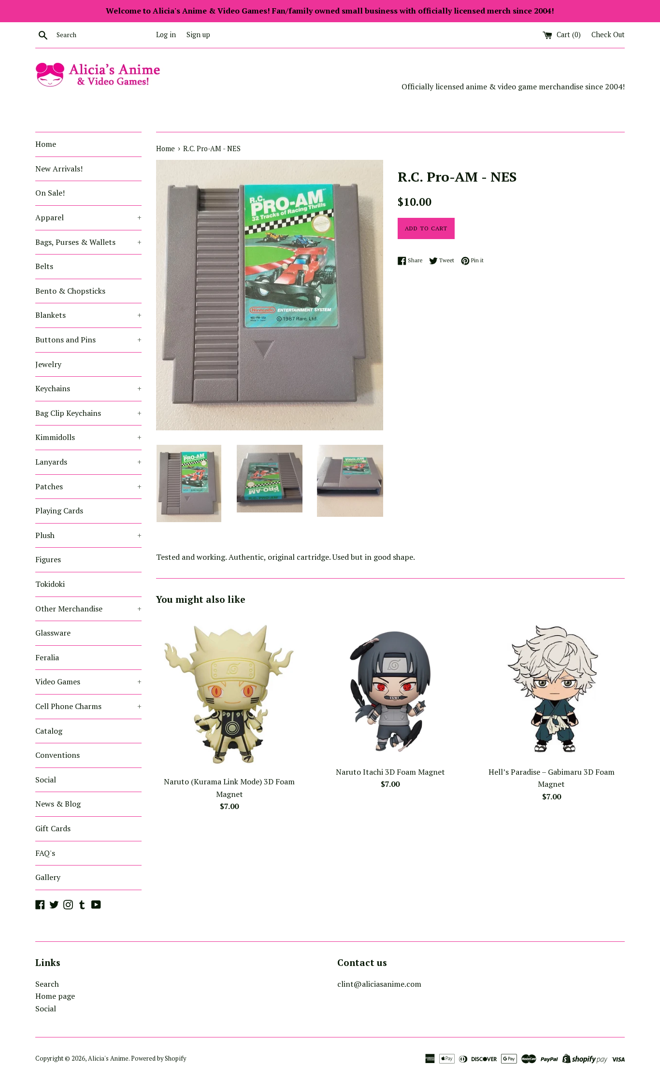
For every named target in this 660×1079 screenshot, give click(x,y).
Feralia (47, 657)
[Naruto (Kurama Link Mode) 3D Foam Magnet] (229, 692)
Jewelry (48, 364)
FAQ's (45, 853)
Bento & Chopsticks (70, 290)
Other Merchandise (88, 608)
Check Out (608, 34)
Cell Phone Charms (88, 706)
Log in (166, 34)
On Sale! (50, 192)
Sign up (198, 34)
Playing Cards (59, 510)
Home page (55, 996)
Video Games (88, 681)
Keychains (88, 388)
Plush (88, 535)
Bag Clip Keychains (88, 413)
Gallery (47, 877)
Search (47, 984)
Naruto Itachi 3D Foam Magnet (390, 772)
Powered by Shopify (158, 1058)
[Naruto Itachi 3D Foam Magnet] (390, 687)
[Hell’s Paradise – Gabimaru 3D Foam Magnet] (551, 687)
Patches (88, 486)
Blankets (88, 315)
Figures (48, 559)
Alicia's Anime (108, 1058)
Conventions (57, 755)
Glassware (53, 632)
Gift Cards (53, 828)
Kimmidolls (88, 437)
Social (45, 779)
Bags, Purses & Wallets (88, 242)
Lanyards (88, 461)
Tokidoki (50, 584)
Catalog (48, 730)
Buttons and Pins (88, 339)
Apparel (88, 217)
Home (45, 144)
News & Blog (58, 803)
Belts (44, 266)
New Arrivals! (59, 168)
